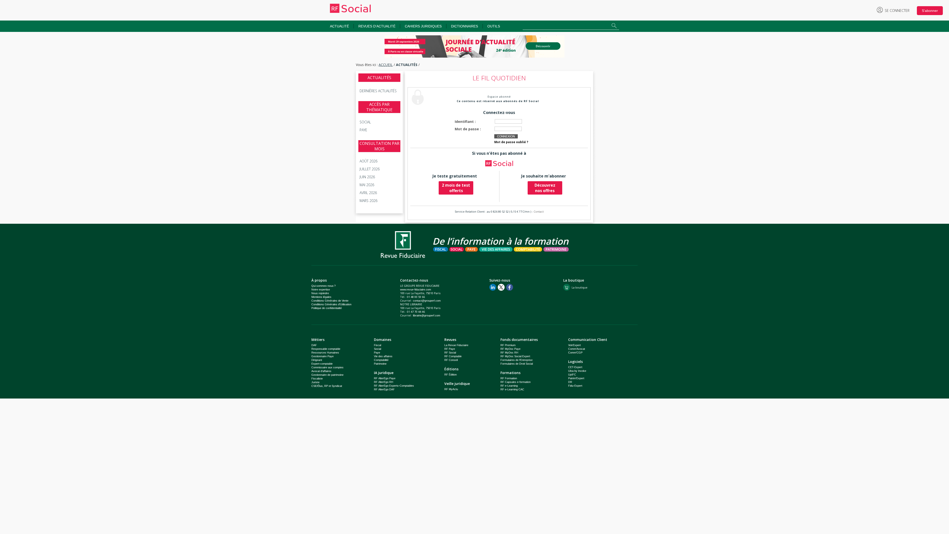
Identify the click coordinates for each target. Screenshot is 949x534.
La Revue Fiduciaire (456, 345)
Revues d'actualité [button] (376, 26)
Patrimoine (380, 363)
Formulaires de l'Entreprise (516, 359)
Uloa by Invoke (577, 370)
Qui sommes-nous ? (323, 285)
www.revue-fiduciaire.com (415, 289)
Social (365, 122)
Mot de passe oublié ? (511, 142)
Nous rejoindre (320, 293)
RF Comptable (453, 356)
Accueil (386, 64)
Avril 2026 (368, 192)
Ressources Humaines (325, 352)
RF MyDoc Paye (510, 348)
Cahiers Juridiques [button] (423, 26)
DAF (314, 345)
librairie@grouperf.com (426, 315)
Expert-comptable (322, 363)
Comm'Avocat (576, 348)
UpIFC (572, 374)
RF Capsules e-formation (515, 381)
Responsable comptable (325, 348)
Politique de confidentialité (326, 308)
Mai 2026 (367, 184)
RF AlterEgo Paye (384, 378)
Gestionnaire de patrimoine (327, 374)
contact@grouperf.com (427, 300)
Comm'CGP (575, 352)
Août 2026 (368, 161)
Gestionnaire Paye (322, 356)
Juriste (315, 382)
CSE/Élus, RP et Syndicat (326, 385)
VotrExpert (574, 345)
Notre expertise (320, 289)
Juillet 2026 (370, 169)
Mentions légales (321, 296)
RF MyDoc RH (509, 352)
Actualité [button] (339, 26)
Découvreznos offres (545, 187)
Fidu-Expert (575, 385)
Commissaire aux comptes (327, 367)
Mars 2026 (368, 200)
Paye (363, 130)
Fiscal (377, 345)
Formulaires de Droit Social (516, 363)
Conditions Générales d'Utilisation (331, 304)
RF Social (450, 352)
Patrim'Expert (576, 378)
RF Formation (508, 378)
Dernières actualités (378, 91)
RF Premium (508, 345)
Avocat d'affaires (321, 371)
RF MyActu (451, 389)
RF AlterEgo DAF (384, 389)
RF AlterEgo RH (383, 381)
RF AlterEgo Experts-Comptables (394, 385)
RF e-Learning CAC (512, 389)
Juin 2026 (367, 177)
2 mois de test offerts (456, 187)
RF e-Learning (509, 385)
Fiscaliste (317, 378)
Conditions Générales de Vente (329, 300)
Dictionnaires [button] (464, 26)
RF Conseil (451, 359)
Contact (539, 211)
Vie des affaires (383, 356)
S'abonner (930, 11)
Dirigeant (316, 359)
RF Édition (450, 374)
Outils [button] (493, 26)
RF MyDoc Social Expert (515, 356)
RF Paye (449, 348)
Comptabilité (381, 359)
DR (570, 381)
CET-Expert (575, 367)
